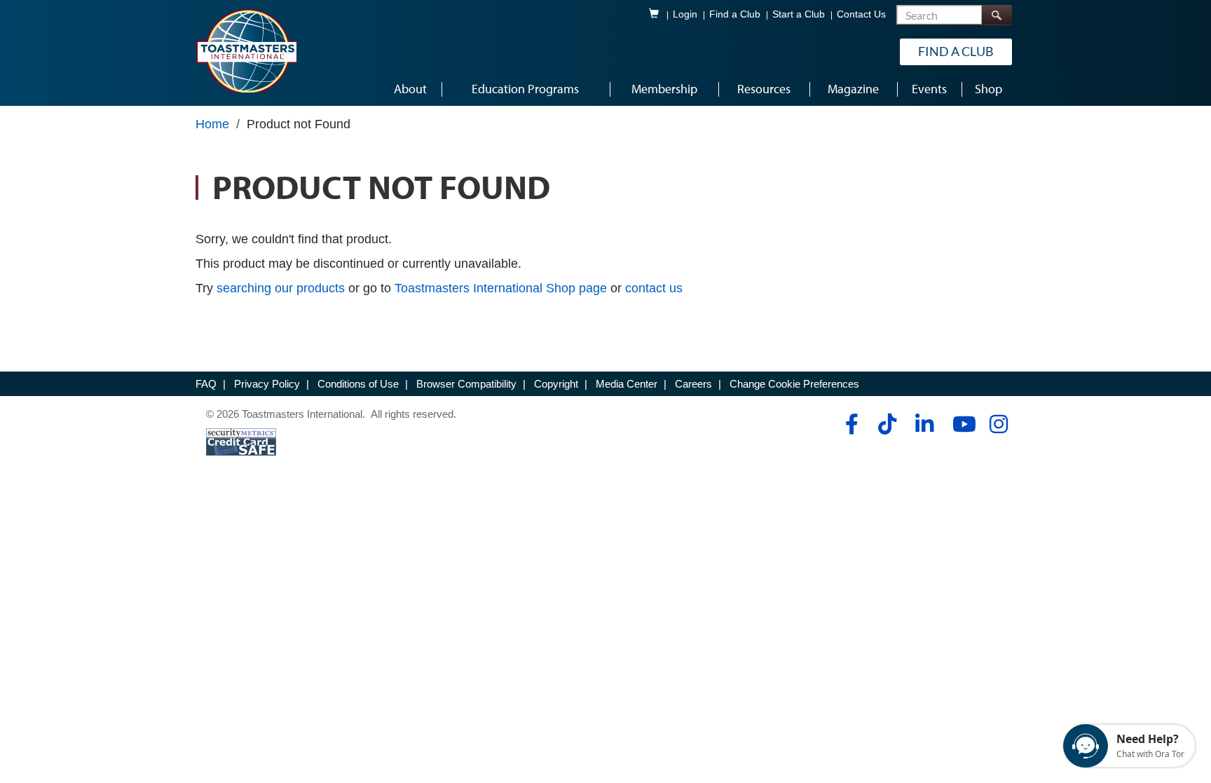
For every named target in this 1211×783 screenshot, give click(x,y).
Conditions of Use (358, 384)
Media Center (626, 384)
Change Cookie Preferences (794, 384)
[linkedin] (924, 424)
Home (212, 124)
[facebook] (850, 424)
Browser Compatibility (466, 384)
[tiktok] (887, 424)
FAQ (206, 384)
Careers (693, 384)
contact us (654, 288)
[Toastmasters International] (246, 50)
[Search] (996, 15)
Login (685, 14)
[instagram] (998, 424)
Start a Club (798, 14)
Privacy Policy (267, 384)
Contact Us (861, 14)
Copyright (556, 384)
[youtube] (961, 424)
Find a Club (734, 14)
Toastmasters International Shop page (501, 288)
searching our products (281, 288)
